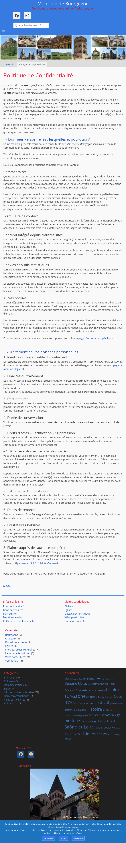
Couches (108, 696)
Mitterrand (70, 715)
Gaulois (82, 709)
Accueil (11, 64)
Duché (82, 703)
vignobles (99, 734)
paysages (93, 721)
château (91, 697)
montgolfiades (82, 716)
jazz (105, 709)
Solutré (98, 727)
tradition (84, 733)
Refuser (63, 838)
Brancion (70, 690)
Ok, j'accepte (48, 838)
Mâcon (84, 721)
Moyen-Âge (111, 714)
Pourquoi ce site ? (13, 606)
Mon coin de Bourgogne (63, 3)
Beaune (71, 683)
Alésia (68, 678)
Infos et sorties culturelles (20, 649)
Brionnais (81, 690)
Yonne (68, 738)
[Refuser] (122, 831)
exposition (90, 703)
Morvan (95, 715)
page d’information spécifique (95, 338)
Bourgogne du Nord (103, 684)
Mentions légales (13, 617)
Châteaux (70, 606)
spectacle (108, 727)
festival (102, 702)
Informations (78, 838)
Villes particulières (75, 617)
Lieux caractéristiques (77, 613)
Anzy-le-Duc (77, 679)
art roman (89, 678)
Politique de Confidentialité (18, 621)
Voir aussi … (12, 660)
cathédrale (101, 691)
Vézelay (117, 734)
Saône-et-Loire (79, 727)
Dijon (75, 703)
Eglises (68, 610)
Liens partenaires (13, 610)
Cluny (101, 696)
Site (8, 586)
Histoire (94, 709)
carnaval (92, 690)
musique (72, 720)
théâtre (117, 728)
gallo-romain (116, 703)
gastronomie (71, 709)
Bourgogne (11, 635)
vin (110, 733)
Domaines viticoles (75, 621)
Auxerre (110, 679)
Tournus (70, 734)
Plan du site (10, 613)
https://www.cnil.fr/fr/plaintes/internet (36, 563)
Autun (102, 678)
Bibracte (84, 683)
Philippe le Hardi (106, 721)
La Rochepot (112, 710)
